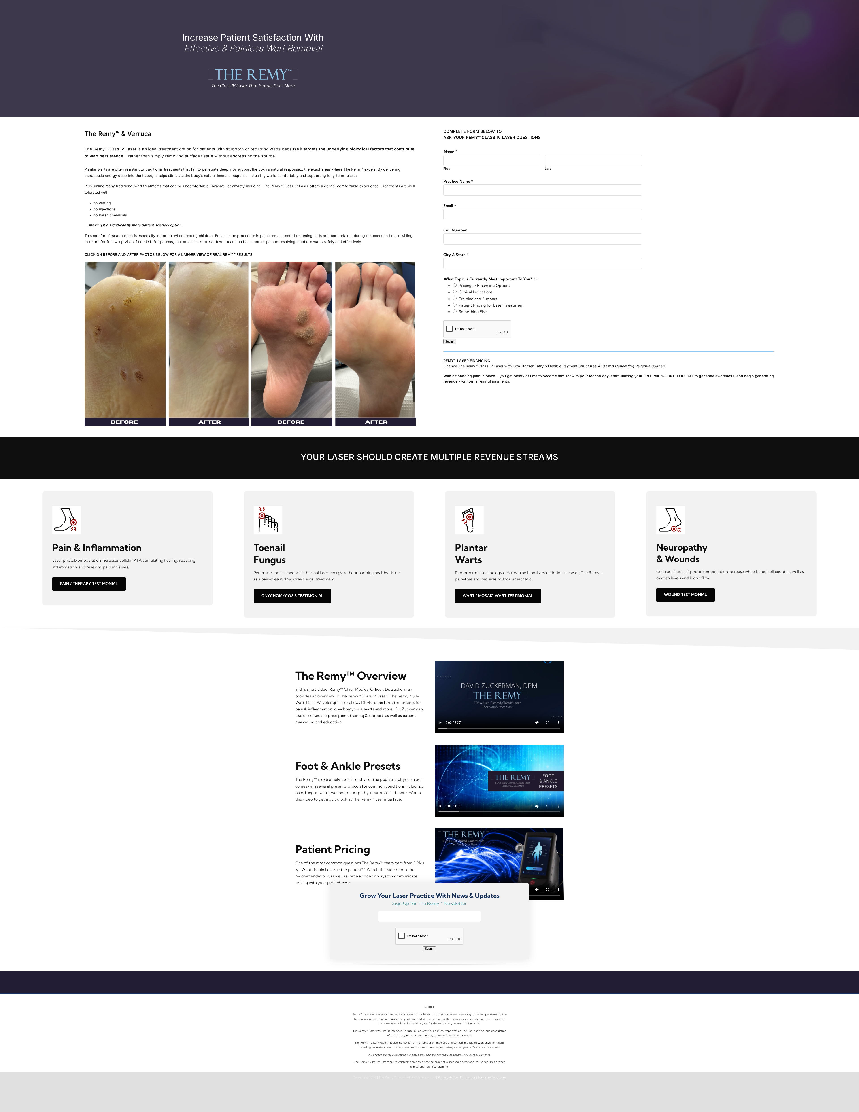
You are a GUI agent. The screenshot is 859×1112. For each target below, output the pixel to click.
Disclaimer (468, 1077)
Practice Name (458, 181)
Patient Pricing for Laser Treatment (491, 305)
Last (548, 168)
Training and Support (478, 298)
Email (449, 205)
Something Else (473, 311)
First (446, 168)
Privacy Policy (448, 1077)
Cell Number (455, 230)
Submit (449, 341)
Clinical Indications (476, 292)
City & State (456, 254)
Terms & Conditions (492, 1077)
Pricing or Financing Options (484, 285)
